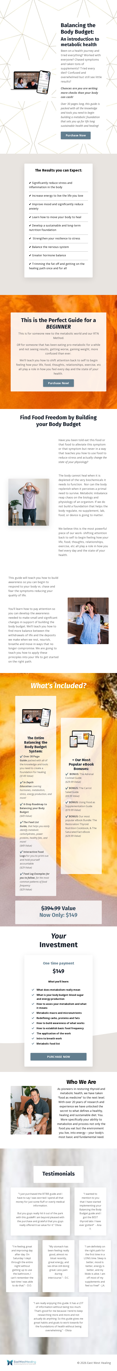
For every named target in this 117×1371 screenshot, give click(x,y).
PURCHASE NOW (58, 1057)
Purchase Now (76, 135)
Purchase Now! (58, 383)
